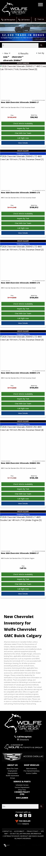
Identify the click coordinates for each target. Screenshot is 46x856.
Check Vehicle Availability (23, 123)
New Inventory (31, 768)
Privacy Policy (33, 831)
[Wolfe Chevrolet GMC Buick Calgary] (14, 9)
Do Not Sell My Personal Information (25, 833)
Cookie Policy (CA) (22, 793)
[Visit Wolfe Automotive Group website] (23, 746)
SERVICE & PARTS (22, 782)
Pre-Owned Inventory (31, 771)
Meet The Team (12, 768)
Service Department (22, 787)
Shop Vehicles (31, 765)
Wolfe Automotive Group (12, 776)
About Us (12, 765)
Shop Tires (22, 790)
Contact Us (7, 831)
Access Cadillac (31, 773)
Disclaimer (22, 798)
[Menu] (40, 5)
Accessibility (19, 831)
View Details (23, 143)
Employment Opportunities (12, 772)
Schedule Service (22, 785)
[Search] (41, 45)
